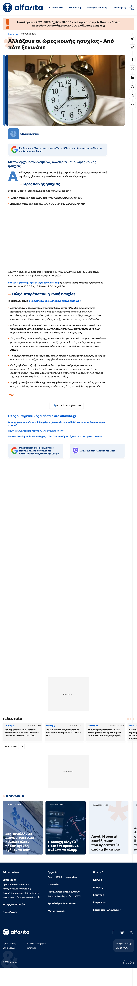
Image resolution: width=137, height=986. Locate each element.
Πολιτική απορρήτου (36, 943)
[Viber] (132, 87)
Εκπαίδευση (74, 7)
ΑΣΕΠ (50, 877)
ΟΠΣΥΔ (77, 896)
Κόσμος (97, 879)
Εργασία (53, 872)
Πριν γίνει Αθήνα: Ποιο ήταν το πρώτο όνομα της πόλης (36, 430)
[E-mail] (132, 105)
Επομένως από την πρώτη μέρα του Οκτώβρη (33, 282)
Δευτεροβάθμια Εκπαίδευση (17, 888)
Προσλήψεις (71, 877)
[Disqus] (68, 501)
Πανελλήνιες (119, 7)
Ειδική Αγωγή (32, 893)
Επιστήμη (98, 894)
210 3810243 (122, 947)
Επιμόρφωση (100, 902)
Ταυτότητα (31, 947)
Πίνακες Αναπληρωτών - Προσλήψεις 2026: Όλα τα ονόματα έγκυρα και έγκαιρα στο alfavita (55, 436)
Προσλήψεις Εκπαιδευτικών (64, 891)
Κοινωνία (13, 34)
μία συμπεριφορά (39, 300)
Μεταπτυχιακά (56, 910)
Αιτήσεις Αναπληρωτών (59, 896)
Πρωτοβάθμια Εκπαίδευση (16, 884)
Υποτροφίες (8, 897)
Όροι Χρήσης (9, 943)
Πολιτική (98, 872)
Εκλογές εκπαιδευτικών (28, 897)
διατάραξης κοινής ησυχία (64, 300)
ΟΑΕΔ (59, 877)
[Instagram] (122, 932)
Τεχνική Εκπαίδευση (13, 893)
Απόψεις (98, 887)
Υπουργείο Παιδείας (97, 7)
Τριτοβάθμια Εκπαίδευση (62, 903)
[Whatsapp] (132, 96)
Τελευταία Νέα (55, 7)
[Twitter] (132, 69)
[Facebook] (132, 59)
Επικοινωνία (9, 947)
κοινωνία (15, 795)
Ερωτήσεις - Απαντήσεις (106, 909)
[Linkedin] (132, 78)
